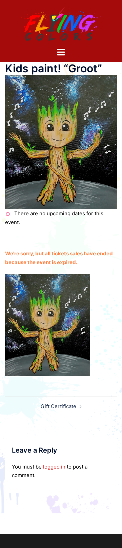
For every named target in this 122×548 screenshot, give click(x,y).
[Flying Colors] (61, 23)
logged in (54, 466)
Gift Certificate (58, 406)
